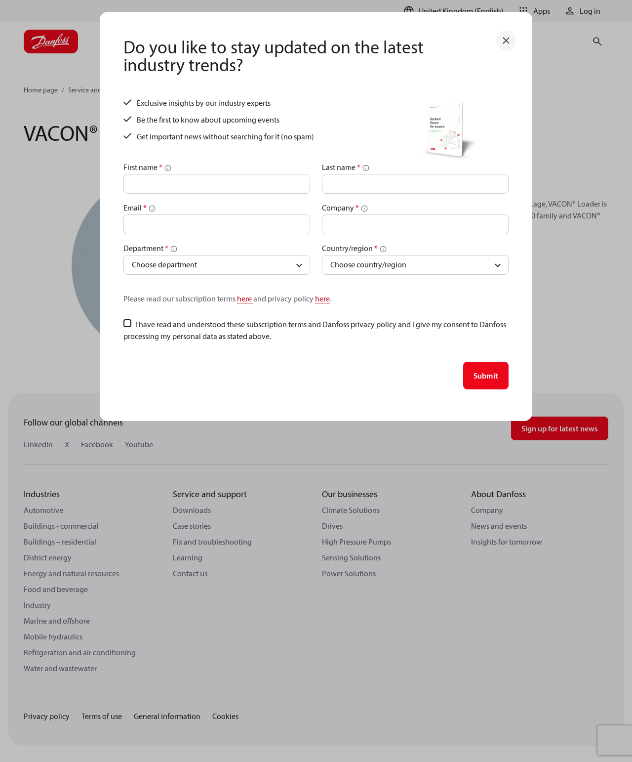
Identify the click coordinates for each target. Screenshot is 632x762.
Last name (341, 167)
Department (145, 248)
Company (340, 207)
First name (142, 167)
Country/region (350, 248)
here (245, 298)
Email (135, 207)
